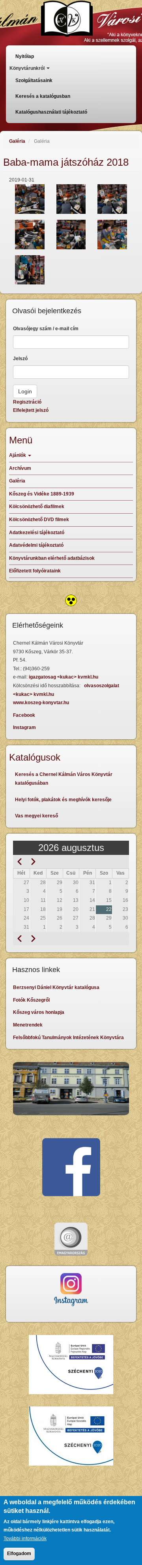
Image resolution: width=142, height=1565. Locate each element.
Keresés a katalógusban (42, 96)
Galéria (17, 141)
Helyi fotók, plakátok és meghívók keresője (63, 799)
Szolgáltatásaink (33, 80)
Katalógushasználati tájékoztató (51, 112)
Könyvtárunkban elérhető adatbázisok (52, 558)
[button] (30, 199)
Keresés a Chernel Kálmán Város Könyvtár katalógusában (63, 779)
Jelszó (20, 358)
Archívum (20, 468)
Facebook (24, 715)
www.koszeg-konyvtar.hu (41, 702)
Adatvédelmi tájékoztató (36, 545)
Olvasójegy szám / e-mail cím (45, 328)
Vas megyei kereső (36, 816)
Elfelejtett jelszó (31, 410)
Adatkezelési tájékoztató (36, 532)
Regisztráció (27, 402)
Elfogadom (19, 1553)
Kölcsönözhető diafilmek (36, 506)
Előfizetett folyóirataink (35, 571)
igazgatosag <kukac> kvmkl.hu (64, 677)
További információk (25, 1538)
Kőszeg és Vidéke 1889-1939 (41, 494)
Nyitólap (24, 56)
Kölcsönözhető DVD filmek (39, 519)
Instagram (24, 727)
